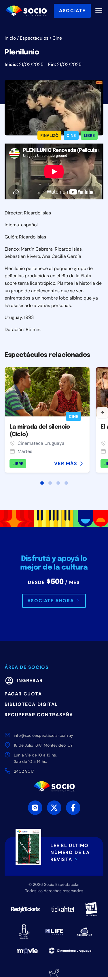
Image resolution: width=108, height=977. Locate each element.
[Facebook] (73, 807)
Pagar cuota (23, 694)
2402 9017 (24, 771)
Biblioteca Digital (31, 704)
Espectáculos (34, 38)
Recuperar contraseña (39, 715)
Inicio (10, 38)
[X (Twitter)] (54, 807)
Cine (57, 38)
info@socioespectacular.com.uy (43, 735)
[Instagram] (35, 807)
